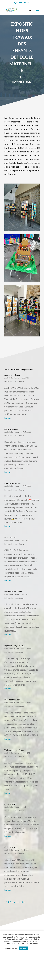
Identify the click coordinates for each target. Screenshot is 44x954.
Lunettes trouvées (12, 699)
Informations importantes (14, 382)
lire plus (7, 418)
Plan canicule (9, 537)
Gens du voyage (11, 429)
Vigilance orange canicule (15, 645)
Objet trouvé (9, 804)
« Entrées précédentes (14, 902)
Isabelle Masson (13, 378)
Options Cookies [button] (10, 948)
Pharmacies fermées (12, 483)
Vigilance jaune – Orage (14, 750)
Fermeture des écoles (13, 591)
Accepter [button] (23, 948)
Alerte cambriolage (12, 375)
